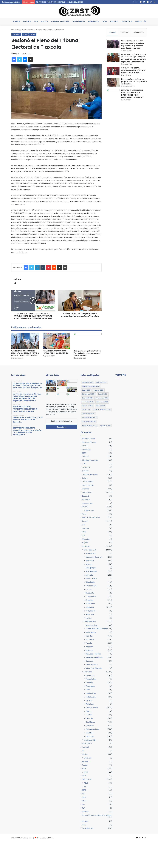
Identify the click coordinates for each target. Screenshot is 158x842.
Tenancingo (90, 675)
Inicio (15, 29)
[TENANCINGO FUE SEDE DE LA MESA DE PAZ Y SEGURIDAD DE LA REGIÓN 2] (62, 396)
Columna (85, 471)
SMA (84, 797)
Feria (84, 514)
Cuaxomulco (91, 596)
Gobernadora (102, 398)
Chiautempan (91, 586)
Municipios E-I (87, 743)
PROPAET (85, 761)
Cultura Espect (87, 482)
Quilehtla (89, 650)
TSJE (36, 21)
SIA (83, 794)
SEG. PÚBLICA (127, 21)
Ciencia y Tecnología (90, 460)
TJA (83, 808)
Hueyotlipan (90, 611)
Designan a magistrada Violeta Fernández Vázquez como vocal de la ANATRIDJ (64, 2)
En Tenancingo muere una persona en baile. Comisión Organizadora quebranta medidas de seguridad (132, 44)
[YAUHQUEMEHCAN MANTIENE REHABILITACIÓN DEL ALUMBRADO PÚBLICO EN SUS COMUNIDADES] (25, 341)
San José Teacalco (93, 654)
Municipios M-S (90, 622)
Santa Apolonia (92, 664)
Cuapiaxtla (90, 593)
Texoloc (89, 700)
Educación (86, 499)
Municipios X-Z (89, 740)
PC (83, 751)
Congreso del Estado (91, 386)
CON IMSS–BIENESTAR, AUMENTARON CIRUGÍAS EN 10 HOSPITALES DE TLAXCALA (133, 70)
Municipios (102, 402)
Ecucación (86, 496)
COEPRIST (86, 467)
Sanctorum (90, 661)
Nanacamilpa (91, 632)
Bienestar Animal (88, 439)
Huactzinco (90, 604)
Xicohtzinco (90, 722)
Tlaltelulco (90, 704)
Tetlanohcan (91, 693)
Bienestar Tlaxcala (89, 442)
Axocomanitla (91, 571)
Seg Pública (88, 414)
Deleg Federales (88, 485)
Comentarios (138, 32)
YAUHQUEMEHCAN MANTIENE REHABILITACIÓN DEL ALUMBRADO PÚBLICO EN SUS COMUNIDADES (25, 353)
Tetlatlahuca (91, 697)
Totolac (89, 715)
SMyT (84, 801)
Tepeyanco (90, 686)
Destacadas (22, 29)
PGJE (86, 783)
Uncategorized (89, 421)
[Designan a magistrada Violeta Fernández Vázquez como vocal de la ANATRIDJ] (88, 341)
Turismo (85, 821)
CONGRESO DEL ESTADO (60, 21)
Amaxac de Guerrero (94, 557)
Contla (86, 390)
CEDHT (104, 21)
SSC (85, 787)
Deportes (98, 390)
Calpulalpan (90, 582)
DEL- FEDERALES (79, 21)
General (32, 34)
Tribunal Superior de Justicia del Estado (96, 815)
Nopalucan (87, 406)
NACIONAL (114, 21)
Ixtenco (89, 618)
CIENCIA (138, 21)
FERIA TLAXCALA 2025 (91, 517)
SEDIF (84, 776)
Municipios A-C (90, 550)
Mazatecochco (91, 625)
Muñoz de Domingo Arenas (97, 629)
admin (15, 53)
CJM (83, 464)
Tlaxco (88, 711)
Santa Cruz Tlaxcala (94, 668)
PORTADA (16, 21)
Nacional (85, 747)
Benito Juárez (91, 578)
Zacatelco (105, 425)
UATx (84, 825)
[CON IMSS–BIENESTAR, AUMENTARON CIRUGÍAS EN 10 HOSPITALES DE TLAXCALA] (113, 71)
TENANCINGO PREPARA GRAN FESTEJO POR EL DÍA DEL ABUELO (55, 352)
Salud (86, 410)
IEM (83, 535)
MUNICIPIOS (92, 21)
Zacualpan (90, 736)
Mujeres (85, 543)
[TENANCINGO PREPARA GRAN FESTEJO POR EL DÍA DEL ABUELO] (56, 341)
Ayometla (101, 382)
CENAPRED (86, 449)
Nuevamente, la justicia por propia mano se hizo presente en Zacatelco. (134, 81)
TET (83, 804)
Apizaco (89, 564)
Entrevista (87, 758)
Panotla (89, 643)
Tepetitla (89, 682)
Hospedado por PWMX (45, 838)
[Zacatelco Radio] (79, 11)
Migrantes (86, 539)
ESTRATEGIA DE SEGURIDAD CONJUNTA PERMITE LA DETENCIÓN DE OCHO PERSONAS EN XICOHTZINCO (132, 94)
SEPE (84, 790)
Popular (112, 32)
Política (100, 406)
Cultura (85, 478)
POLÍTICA (44, 21)
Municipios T (89, 672)
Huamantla (87, 402)
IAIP (83, 525)
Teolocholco (91, 679)
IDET (84, 532)
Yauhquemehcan (89, 425)
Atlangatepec (91, 568)
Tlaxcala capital (89, 417)
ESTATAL (26, 21)
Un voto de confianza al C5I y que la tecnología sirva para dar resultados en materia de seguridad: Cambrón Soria (133, 58)
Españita (89, 600)
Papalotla (89, 647)
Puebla (84, 765)
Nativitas (89, 636)
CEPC (84, 453)
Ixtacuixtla (90, 614)
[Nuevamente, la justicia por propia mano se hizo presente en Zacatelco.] (113, 82)
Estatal (25, 34)
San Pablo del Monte (101, 410)
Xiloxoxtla (90, 725)
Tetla (88, 690)
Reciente (124, 32)
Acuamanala (90, 553)
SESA (86, 772)
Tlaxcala (85, 811)
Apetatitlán (87, 382)
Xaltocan (89, 718)
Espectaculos (87, 503)
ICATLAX (85, 528)
